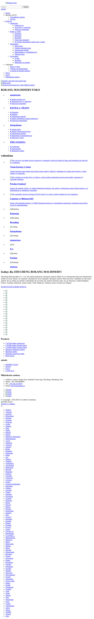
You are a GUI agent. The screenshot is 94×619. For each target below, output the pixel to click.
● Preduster (14, 112)
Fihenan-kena (20, 54)
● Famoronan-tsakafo (18, 116)
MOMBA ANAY (12, 365)
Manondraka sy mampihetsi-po (26, 52)
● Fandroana (14, 147)
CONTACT (10, 371)
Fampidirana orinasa (17, 17)
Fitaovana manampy (22, 29)
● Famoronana (15, 149)
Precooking (14, 56)
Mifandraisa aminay (13, 77)
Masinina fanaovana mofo (15, 354)
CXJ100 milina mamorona (15, 343)
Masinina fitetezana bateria (15, 350)
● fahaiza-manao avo (17, 99)
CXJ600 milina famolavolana (16, 347)
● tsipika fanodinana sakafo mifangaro (24, 119)
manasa (13, 266)
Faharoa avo (19, 25)
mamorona (14, 23)
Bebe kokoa (10, 356)
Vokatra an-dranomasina (19, 69)
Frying (17, 58)
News (8, 73)
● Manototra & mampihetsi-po (21, 136)
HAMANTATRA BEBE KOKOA (13, 287)
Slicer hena (19, 46)
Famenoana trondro (22, 50)
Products (9, 21)
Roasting (18, 60)
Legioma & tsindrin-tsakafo (20, 71)
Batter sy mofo (15, 32)
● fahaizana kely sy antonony (20, 101)
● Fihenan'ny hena (17, 138)
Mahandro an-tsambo (22, 62)
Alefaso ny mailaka (8, 404)
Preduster (18, 34)
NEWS (8, 367)
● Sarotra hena (15, 129)
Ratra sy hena (15, 67)
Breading (18, 38)
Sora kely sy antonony (23, 27)
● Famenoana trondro (18, 134)
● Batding (13, 114)
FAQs (8, 75)
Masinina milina (11, 352)
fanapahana (14, 44)
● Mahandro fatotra (17, 151)
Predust (13, 258)
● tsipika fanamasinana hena (20, 131)
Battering (18, 36)
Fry (12, 249)
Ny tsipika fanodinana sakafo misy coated (30, 42)
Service (12, 19)
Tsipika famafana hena (23, 48)
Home (8, 13)
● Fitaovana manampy (18, 104)
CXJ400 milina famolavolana (16, 345)
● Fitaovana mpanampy (18, 121)
